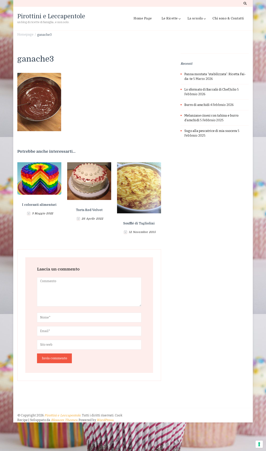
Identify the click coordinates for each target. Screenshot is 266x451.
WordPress (105, 420)
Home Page (143, 18)
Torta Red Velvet (89, 210)
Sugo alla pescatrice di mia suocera (210, 131)
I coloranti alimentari (39, 205)
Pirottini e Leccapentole (51, 16)
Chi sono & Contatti (228, 18)
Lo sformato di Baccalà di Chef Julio (210, 89)
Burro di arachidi (197, 105)
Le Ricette (170, 18)
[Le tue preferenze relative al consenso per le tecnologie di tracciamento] (259, 444)
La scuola (195, 18)
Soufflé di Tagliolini (139, 223)
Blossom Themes (64, 420)
